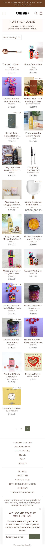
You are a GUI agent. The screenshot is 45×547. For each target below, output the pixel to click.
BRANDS (22, 463)
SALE (22, 459)
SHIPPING (23, 488)
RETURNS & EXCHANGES (22, 484)
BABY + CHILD (22, 451)
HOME (22, 455)
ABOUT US (22, 475)
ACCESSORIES (22, 446)
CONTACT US (22, 480)
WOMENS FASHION (22, 442)
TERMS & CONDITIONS (22, 492)
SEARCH (22, 471)
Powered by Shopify (23, 545)
